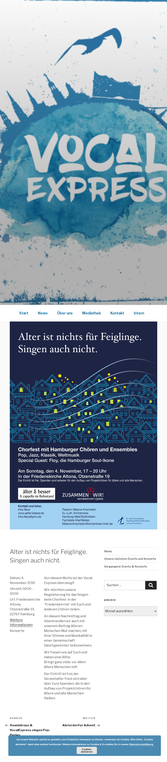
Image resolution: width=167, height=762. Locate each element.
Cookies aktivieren (86, 750)
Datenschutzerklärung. (141, 744)
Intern (139, 313)
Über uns (65, 313)
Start (23, 313)
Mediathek (91, 313)
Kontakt (117, 313)
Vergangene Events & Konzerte (125, 566)
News (43, 313)
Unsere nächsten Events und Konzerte (130, 558)
